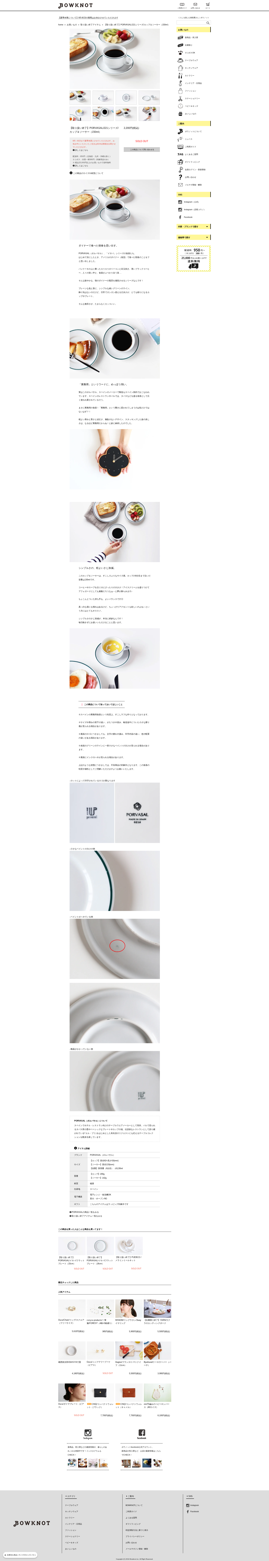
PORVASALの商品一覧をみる (85, 1212)
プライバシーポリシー (135, 1536)
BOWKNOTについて (134, 1505)
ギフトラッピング (133, 1524)
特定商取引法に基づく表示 (137, 1530)
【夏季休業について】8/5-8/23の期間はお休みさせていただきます (88, 17)
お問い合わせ (195, 8)
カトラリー (69, 1518)
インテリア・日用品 (73, 1524)
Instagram (194, 1505)
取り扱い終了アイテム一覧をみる (87, 1216)
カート (207, 8)
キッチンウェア (71, 1511)
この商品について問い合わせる (142, 149)
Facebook (194, 1511)
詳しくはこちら (81, 150)
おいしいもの (70, 1549)
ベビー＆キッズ (71, 1543)
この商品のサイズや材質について (87, 173)
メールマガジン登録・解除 (137, 1549)
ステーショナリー (72, 1536)
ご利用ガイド (182, 8)
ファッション (70, 1530)
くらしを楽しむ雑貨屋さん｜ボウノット (193, 18)
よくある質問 (131, 1518)
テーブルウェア (71, 1505)
